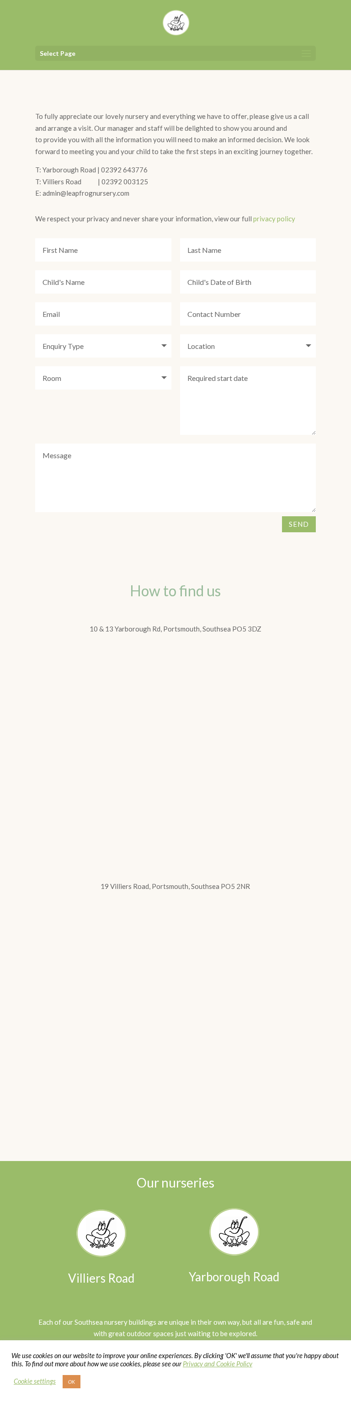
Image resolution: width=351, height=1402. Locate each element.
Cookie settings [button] (35, 1381)
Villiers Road (101, 1278)
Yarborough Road (234, 1276)
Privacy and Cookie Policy (217, 1364)
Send (299, 524)
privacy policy (274, 218)
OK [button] (71, 1382)
